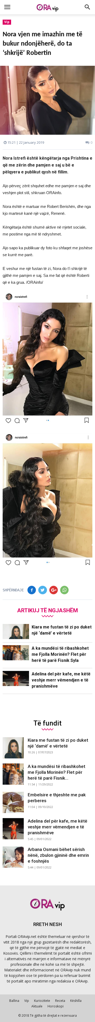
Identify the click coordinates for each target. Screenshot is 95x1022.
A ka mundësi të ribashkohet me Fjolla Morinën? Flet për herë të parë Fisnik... (56, 772)
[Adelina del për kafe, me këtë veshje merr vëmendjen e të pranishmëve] (16, 678)
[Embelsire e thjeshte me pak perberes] (13, 802)
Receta (60, 1000)
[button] (87, 7)
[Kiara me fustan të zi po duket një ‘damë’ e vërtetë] (16, 631)
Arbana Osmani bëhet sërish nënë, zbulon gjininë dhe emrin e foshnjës (58, 855)
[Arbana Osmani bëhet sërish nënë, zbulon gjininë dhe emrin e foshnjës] (13, 857)
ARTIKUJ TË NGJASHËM (47, 610)
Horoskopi (56, 1006)
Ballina (14, 1000)
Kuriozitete (42, 1000)
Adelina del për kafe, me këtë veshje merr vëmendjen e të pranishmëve (61, 680)
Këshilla (76, 1000)
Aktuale (36, 1006)
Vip (7, 22)
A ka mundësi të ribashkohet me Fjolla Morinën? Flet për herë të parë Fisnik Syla (60, 654)
